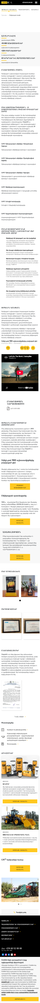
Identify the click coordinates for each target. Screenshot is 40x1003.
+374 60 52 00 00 (27, 2)
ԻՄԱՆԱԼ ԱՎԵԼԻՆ (20, 522)
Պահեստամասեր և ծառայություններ (17, 924)
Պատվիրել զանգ (21, 912)
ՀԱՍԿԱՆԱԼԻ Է (20, 999)
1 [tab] (20, 601)
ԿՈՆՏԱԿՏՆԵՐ (6, 939)
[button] (36, 890)
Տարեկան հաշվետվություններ (16, 730)
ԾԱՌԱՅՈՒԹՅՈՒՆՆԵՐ (9, 928)
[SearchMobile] (11, 3)
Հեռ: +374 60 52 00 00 (11, 948)
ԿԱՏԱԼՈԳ (5, 921)
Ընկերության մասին (14, 15)
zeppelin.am (5, 982)
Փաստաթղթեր (12, 744)
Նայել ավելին (19, 716)
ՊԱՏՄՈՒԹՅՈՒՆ (24, 10)
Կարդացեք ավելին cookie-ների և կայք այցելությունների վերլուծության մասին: (19, 992)
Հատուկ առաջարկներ (10, 932)
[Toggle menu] (36, 2)
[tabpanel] (10, 586)
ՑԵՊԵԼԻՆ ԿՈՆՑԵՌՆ (9, 10)
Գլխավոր (4, 15)
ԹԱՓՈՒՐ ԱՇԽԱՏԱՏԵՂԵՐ (20, 487)
